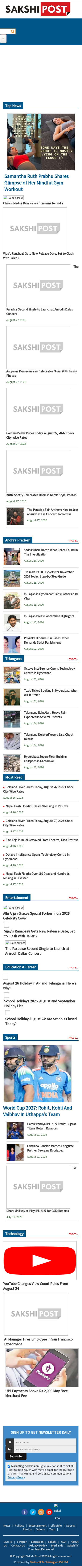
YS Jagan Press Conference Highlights (49, 616)
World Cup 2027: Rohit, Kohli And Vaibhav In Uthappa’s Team (37, 1110)
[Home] (38, 9)
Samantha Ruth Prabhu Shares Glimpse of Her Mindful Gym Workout (36, 182)
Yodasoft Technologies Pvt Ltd (49, 1562)
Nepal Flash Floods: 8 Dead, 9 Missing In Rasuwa (37, 806)
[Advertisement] (41, 75)
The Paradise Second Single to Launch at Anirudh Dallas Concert (37, 951)
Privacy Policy (16, 1477)
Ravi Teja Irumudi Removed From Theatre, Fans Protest (42, 840)
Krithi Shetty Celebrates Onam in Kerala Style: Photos (41, 495)
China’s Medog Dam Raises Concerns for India (33, 203)
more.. (73, 540)
